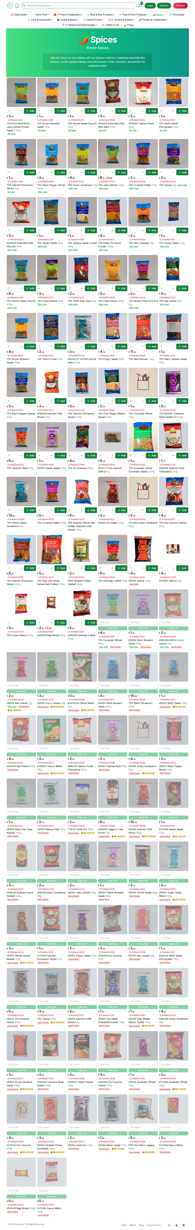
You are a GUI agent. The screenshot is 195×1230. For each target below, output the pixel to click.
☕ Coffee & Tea (110, 24)
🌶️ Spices (157, 14)
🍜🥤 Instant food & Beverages (78, 24)
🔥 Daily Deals (18, 14)
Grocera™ (20, 1224)
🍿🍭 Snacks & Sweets (120, 19)
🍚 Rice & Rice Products (100, 14)
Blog (141, 1225)
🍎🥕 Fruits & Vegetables (67, 14)
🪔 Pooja (128, 24)
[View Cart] (140, 5)
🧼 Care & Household (39, 19)
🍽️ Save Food (39, 14)
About (133, 1225)
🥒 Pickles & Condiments (152, 19)
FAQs (124, 1225)
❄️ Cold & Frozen (92, 19)
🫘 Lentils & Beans (67, 19)
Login (150, 5)
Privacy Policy (154, 1225)
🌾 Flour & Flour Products (132, 14)
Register (164, 5)
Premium (180, 5)
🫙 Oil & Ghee (176, 14)
